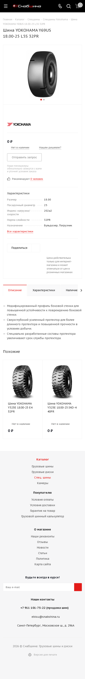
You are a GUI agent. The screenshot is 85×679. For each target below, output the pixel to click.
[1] (9, 114)
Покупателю (42, 492)
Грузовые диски (43, 472)
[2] (13, 114)
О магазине (42, 529)
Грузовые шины (42, 466)
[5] (24, 114)
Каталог (42, 459)
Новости (42, 547)
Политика (42, 558)
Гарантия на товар (42, 511)
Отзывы (42, 542)
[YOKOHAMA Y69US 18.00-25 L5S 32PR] (42, 74)
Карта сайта (42, 564)
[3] (16, 114)
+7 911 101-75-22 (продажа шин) (44, 608)
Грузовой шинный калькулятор (42, 516)
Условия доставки (42, 505)
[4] (20, 114)
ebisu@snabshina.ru (46, 617)
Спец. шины (42, 477)
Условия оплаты (42, 499)
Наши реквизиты (42, 536)
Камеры (42, 483)
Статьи (42, 553)
